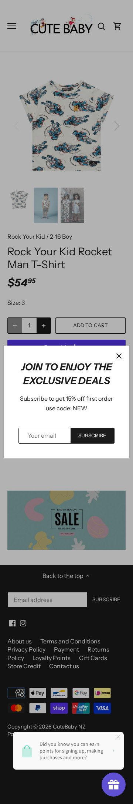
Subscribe (92, 435)
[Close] (119, 356)
